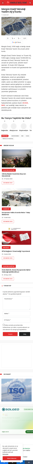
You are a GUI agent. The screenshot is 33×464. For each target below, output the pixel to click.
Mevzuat (6, 247)
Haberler (6, 209)
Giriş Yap (24, 334)
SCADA (25, 103)
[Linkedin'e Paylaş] (20, 462)
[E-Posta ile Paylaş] (29, 462)
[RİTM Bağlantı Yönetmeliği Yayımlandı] (16, 236)
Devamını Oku (7, 183)
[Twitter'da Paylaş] (12, 462)
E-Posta (7, 320)
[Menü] (2, 2)
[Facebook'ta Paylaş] (4, 462)
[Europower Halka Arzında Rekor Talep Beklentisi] (16, 197)
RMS (3, 105)
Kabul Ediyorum (11, 458)
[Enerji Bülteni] (16, 3)
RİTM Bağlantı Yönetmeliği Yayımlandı (16, 251)
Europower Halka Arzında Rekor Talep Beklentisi (16, 214)
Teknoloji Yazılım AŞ (7, 138)
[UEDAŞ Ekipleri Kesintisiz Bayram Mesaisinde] (16, 158)
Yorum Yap (7, 286)
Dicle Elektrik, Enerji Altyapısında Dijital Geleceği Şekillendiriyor (16, 271)
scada (27, 136)
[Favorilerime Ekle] (8, 38)
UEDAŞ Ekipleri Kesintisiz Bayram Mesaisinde (14, 175)
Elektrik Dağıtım (8, 170)
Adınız (6, 313)
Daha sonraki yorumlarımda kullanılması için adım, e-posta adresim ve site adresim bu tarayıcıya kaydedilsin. (16, 327)
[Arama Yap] (30, 2)
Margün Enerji (15, 136)
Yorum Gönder (10, 334)
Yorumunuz (8, 299)
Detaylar (5, 454)
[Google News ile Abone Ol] (16, 42)
